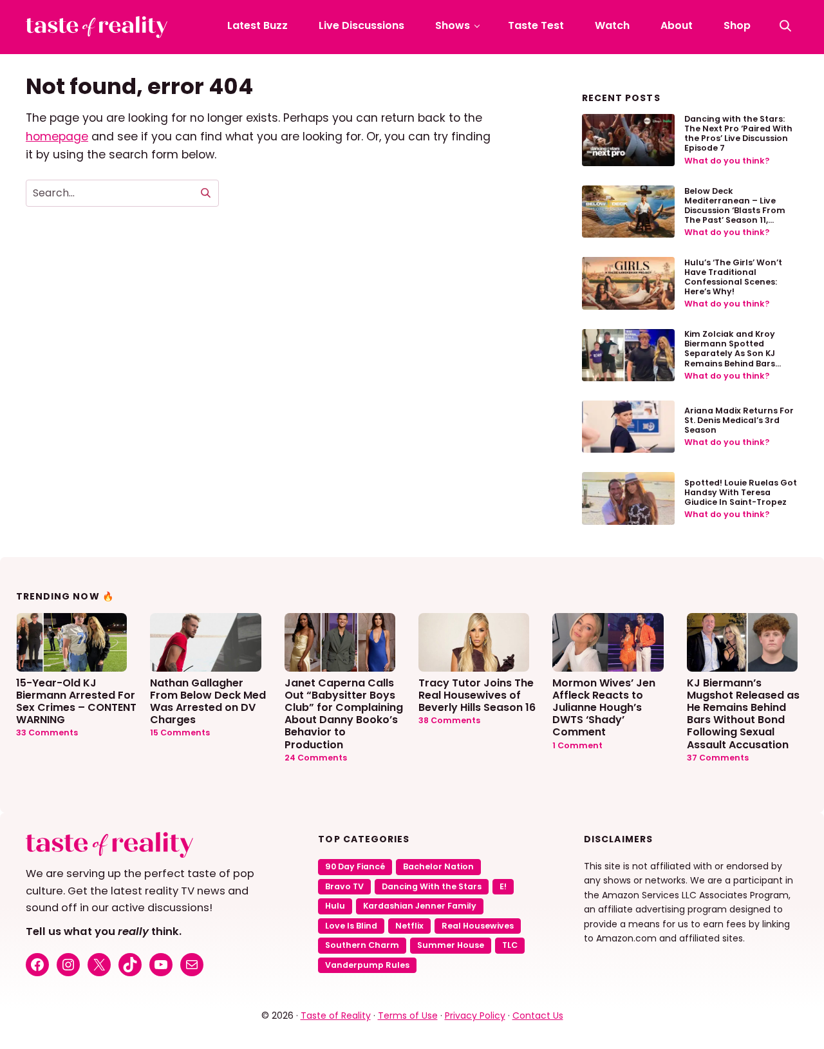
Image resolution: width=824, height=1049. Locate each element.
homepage (57, 136)
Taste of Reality (336, 1015)
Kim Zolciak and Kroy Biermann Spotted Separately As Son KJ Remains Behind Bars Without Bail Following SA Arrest (739, 358)
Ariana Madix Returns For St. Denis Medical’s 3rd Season (739, 420)
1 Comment (577, 745)
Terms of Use (408, 1015)
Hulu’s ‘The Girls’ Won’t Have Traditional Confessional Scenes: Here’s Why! (733, 277)
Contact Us (537, 1015)
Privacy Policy (475, 1015)
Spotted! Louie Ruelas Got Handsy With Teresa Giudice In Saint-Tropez (740, 492)
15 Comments (180, 732)
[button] (785, 26)
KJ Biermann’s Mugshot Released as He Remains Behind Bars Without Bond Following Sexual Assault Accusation (743, 713)
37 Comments (718, 757)
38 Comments (449, 720)
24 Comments (316, 757)
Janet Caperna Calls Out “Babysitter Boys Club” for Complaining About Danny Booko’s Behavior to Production (344, 713)
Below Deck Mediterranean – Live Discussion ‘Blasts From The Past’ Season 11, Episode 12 (734, 210)
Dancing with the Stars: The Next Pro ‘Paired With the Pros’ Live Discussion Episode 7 (738, 133)
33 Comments (47, 732)
